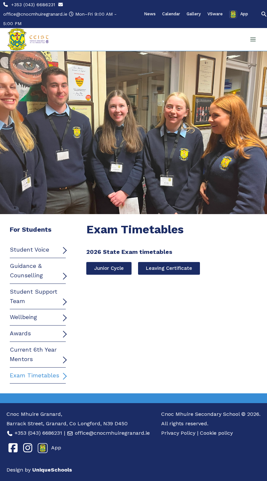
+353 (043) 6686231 (33, 4)
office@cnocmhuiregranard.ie (35, 14)
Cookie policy (216, 433)
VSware (215, 13)
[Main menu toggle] (252, 39)
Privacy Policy (178, 433)
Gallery (194, 13)
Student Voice (29, 249)
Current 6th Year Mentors (33, 354)
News (150, 13)
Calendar (171, 13)
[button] (264, 14)
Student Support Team (33, 296)
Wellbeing (23, 316)
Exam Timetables (34, 375)
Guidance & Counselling (26, 270)
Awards (20, 333)
